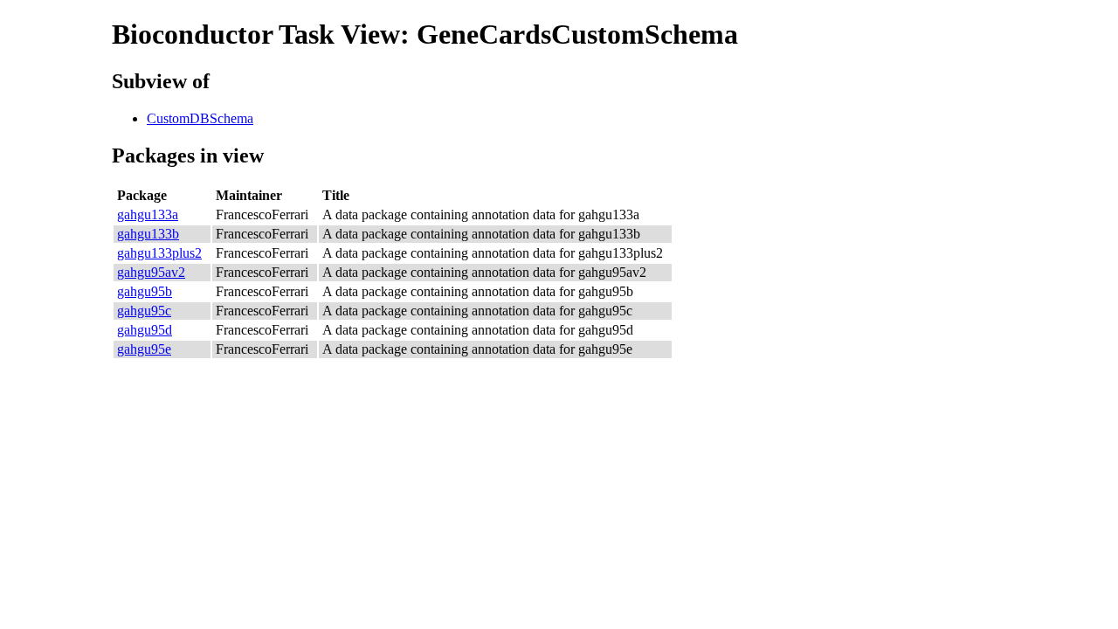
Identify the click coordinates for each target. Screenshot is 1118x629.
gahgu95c (144, 310)
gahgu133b (148, 233)
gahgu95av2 (151, 272)
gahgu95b (144, 291)
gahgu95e (144, 349)
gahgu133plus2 (159, 252)
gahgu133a (147, 214)
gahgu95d (144, 329)
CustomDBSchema (200, 118)
